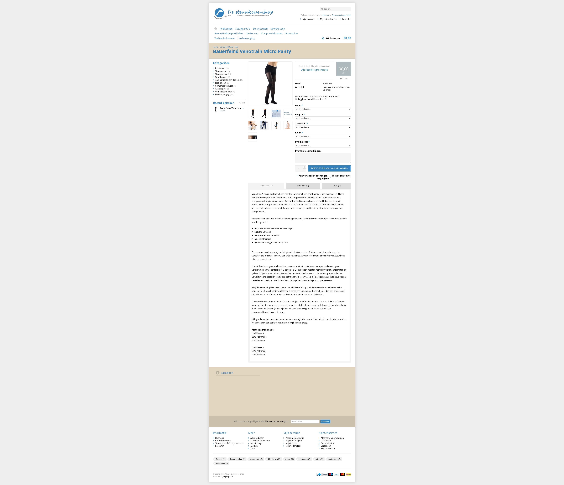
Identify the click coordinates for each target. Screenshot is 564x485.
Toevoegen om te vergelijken (334, 177)
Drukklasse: (302, 141)
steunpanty (222, 463)
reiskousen (304, 459)
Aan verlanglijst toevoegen (313, 175)
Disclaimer (326, 440)
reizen (319, 459)
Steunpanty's (242, 28)
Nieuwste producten (260, 440)
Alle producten (257, 437)
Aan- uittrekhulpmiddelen (228, 33)
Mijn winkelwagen (328, 19)
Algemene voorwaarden (332, 437)
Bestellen (346, 19)
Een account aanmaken (341, 15)
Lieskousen (252, 33)
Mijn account (308, 19)
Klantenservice (328, 448)
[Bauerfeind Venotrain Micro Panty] (252, 117)
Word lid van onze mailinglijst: (261, 421)
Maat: (299, 105)
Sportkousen (278, 28)
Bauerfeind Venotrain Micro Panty (237, 108)
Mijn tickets (291, 443)
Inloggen (325, 15)
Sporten (220, 459)
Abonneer (325, 421)
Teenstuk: (301, 123)
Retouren (219, 445)
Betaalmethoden (223, 440)
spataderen (334, 459)
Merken (254, 445)
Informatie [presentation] (266, 185)
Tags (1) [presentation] (336, 185)
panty (289, 459)
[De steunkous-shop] (247, 13)
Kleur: (299, 132)
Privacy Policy (327, 443)
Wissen (242, 103)
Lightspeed (228, 476)
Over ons (219, 437)
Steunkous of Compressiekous (229, 443)
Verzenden (326, 445)
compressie (256, 459)
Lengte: (300, 114)
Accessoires (291, 33)
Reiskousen (226, 28)
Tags (252, 448)
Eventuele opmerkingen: (308, 150)
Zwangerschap (237, 459)
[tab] (265, 186)
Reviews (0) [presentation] (303, 185)
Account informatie (295, 437)
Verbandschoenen (224, 38)
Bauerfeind (327, 83)
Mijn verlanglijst (293, 445)
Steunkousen (260, 28)
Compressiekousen (271, 33)
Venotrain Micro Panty (229, 47)
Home (215, 28)
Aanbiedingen (256, 443)
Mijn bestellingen (294, 440)
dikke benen (274, 459)
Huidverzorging (246, 38)
